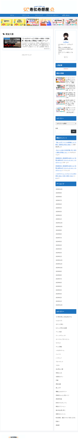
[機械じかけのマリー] (33, 22)
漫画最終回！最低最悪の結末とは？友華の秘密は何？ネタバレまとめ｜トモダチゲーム (66, 160)
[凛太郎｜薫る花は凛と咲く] (71, 22)
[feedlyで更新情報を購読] (65, 57)
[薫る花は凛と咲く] (58, 22)
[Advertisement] (27, 67)
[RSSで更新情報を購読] (67, 57)
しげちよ (66, 42)
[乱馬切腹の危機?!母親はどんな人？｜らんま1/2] (7, 22)
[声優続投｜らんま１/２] (20, 22)
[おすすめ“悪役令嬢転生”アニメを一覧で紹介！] (45, 22)
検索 (57, 128)
